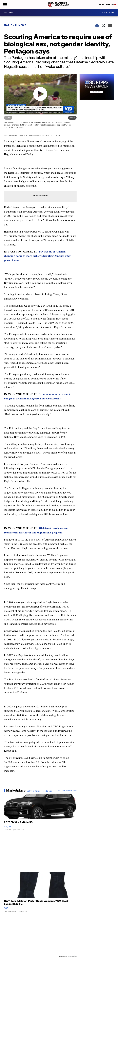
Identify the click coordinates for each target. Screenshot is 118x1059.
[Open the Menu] (4, 4)
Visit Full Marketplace (67, 790)
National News (15, 25)
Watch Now (106, 4)
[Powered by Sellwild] (72, 956)
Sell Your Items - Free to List (39, 791)
